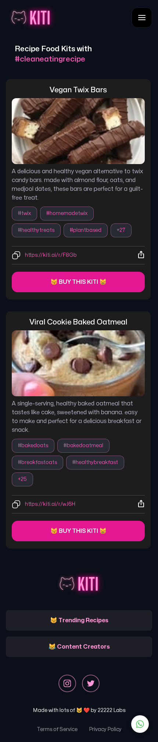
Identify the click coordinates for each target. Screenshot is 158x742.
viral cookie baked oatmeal (78, 322)
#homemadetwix (66, 213)
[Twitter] (91, 683)
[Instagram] (67, 683)
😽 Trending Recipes (79, 620)
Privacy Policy (105, 729)
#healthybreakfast (95, 462)
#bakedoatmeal (83, 445)
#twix (24, 213)
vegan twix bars (78, 89)
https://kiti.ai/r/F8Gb (51, 255)
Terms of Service (57, 729)
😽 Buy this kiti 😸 (78, 282)
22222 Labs (111, 710)
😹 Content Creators (79, 647)
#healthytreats (36, 230)
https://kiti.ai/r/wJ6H (50, 504)
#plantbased (85, 230)
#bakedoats (33, 445)
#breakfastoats (37, 462)
